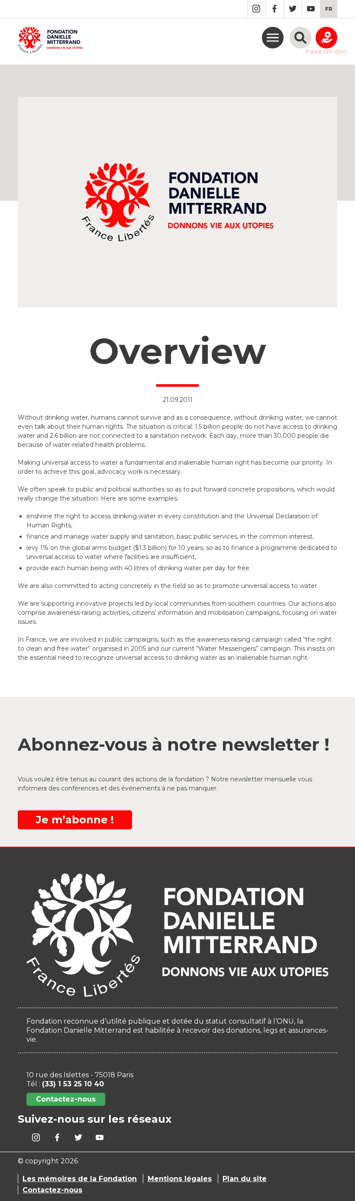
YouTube (311, 9)
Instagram (256, 9)
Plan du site (245, 1179)
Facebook (275, 9)
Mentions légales (180, 1179)
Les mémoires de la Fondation (80, 1179)
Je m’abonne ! (75, 819)
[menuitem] (329, 9)
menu (273, 37)
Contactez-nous (66, 1099)
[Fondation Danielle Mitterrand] (50, 41)
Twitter (293, 9)
